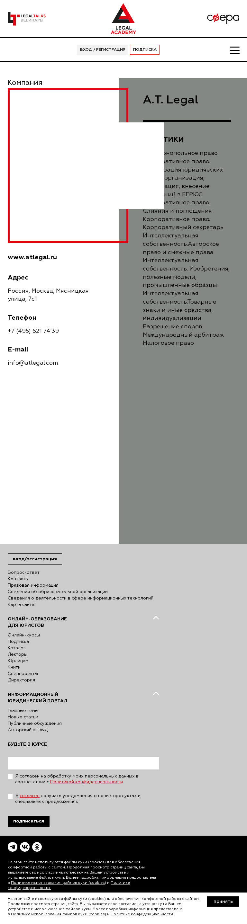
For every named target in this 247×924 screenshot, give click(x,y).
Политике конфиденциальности (142, 914)
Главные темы (23, 710)
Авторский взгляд (28, 730)
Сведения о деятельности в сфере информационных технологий (80, 598)
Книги (14, 667)
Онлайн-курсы (24, 635)
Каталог (17, 648)
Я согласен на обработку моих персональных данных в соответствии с (77, 779)
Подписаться (28, 821)
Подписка (145, 50)
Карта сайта (21, 604)
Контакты (18, 579)
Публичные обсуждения (35, 723)
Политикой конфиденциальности (86, 782)
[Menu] (234, 50)
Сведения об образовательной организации (58, 592)
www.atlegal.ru (32, 257)
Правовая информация (33, 585)
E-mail (18, 349)
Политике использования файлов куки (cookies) (58, 883)
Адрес (18, 277)
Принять (223, 901)
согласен (30, 796)
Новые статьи (23, 717)
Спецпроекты (23, 673)
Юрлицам (18, 661)
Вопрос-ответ (24, 572)
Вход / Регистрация (102, 50)
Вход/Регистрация (35, 559)
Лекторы (17, 654)
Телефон (22, 318)
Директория (21, 680)
